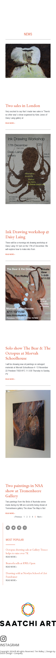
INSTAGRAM (9, 645)
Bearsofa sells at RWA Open (20, 563)
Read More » (10, 123)
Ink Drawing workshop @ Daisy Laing (27, 234)
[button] (8, 528)
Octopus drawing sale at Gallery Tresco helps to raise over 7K (27, 551)
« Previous (18, 517)
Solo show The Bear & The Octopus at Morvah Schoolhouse (28, 353)
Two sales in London (22, 105)
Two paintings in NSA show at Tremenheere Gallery (24, 490)
